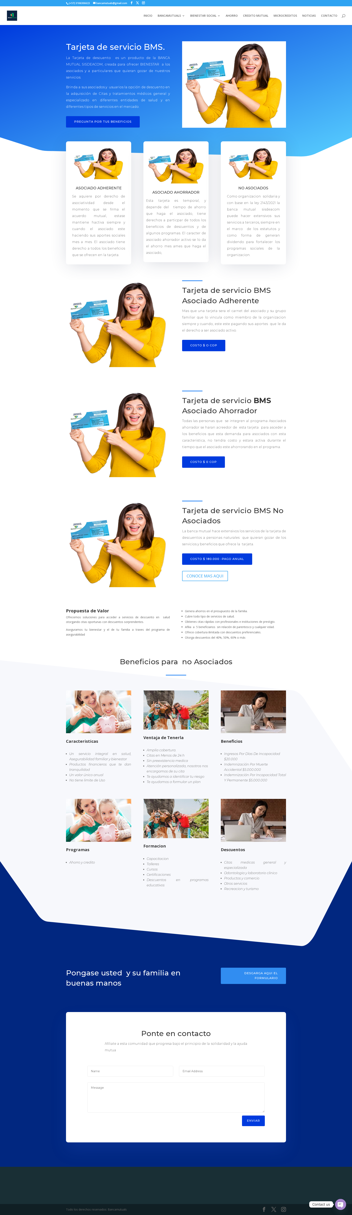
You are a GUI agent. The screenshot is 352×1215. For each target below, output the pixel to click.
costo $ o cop (203, 345)
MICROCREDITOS (285, 15)
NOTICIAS (309, 15)
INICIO (148, 15)
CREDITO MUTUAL (255, 15)
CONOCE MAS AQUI (205, 576)
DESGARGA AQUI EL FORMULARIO (261, 975)
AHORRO (232, 15)
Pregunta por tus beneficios (103, 121)
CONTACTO (329, 15)
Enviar (253, 1120)
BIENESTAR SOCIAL (203, 15)
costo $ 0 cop (203, 462)
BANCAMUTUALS (169, 15)
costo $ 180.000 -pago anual (217, 559)
